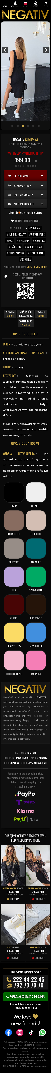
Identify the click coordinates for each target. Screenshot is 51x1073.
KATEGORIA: (25, 753)
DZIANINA (26, 259)
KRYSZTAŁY (24, 241)
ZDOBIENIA (40, 241)
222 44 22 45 (28, 979)
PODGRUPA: (17, 758)
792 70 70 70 (29, 985)
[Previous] (5, 50)
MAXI (10, 241)
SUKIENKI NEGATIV (17, 234)
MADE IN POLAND (34, 247)
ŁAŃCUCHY (15, 247)
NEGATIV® (40, 697)
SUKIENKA (36, 228)
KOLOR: (11, 763)
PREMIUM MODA (16, 253)
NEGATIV (20, 888)
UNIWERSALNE (37, 234)
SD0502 (42, 267)
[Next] (46, 50)
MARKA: (39, 758)
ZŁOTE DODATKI (36, 253)
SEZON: (34, 763)
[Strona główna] (25, 18)
